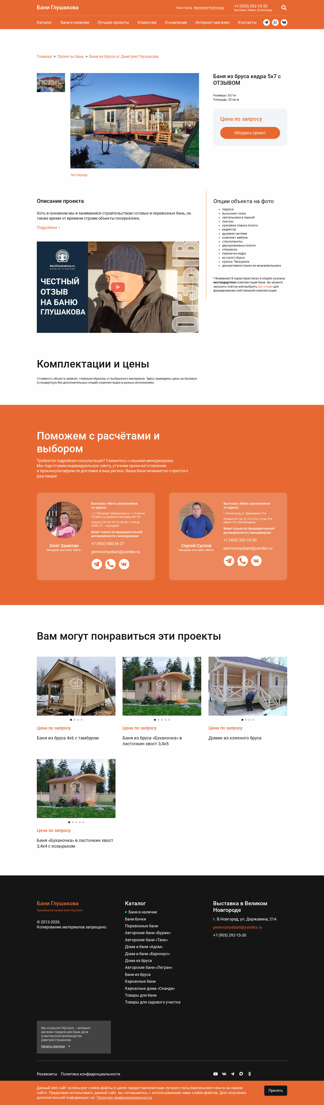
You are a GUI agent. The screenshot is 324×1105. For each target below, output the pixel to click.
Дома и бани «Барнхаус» (147, 953)
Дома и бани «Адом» (144, 946)
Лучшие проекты (113, 22)
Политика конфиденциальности (90, 1074)
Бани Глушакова (58, 7)
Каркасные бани (140, 981)
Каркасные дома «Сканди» (150, 988)
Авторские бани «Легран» (148, 967)
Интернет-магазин (213, 22)
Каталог (44, 22)
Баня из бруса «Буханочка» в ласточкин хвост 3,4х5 (152, 740)
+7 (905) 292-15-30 (250, 6)
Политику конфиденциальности (124, 1098)
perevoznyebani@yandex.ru (115, 551)
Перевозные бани (141, 926)
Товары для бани (140, 995)
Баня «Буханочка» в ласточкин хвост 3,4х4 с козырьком (75, 843)
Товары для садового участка (153, 1002)
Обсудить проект (250, 132)
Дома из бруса (138, 960)
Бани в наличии (75, 22)
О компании (176, 22)
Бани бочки (135, 919)
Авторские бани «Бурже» (148, 932)
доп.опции (265, 286)
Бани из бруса (138, 974)
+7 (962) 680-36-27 (107, 543)
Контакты (247, 22)
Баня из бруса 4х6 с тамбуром (68, 738)
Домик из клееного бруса (235, 738)
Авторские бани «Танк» (146, 939)
